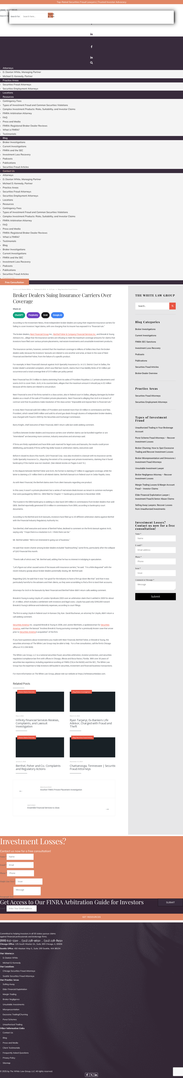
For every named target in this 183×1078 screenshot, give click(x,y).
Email (3, 865)
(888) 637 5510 (8, 10)
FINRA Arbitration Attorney (17, 113)
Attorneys (8, 68)
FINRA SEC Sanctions (145, 342)
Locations (8, 92)
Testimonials (9, 133)
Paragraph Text (6, 896)
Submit (155, 596)
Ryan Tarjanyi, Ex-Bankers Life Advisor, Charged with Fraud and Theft (91, 723)
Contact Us (9, 170)
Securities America (21, 625)
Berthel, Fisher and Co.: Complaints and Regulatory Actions (38, 767)
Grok (45, 315)
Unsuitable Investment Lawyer (150, 468)
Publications (9, 162)
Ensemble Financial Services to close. (43, 806)
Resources (8, 96)
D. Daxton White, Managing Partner (22, 72)
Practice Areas (11, 80)
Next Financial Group (39, 334)
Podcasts (8, 158)
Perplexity (33, 315)
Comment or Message (144, 580)
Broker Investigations (14, 142)
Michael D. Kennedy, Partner (18, 76)
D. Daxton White (25, 289)
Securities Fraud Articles (16, 166)
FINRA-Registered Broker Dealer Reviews (25, 125)
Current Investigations (14, 146)
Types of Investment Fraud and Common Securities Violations (35, 105)
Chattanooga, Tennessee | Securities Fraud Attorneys (93, 767)
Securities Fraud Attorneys (17, 84)
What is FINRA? (11, 129)
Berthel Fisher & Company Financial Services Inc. (74, 334)
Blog (5, 138)
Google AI (57, 315)
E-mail (138, 545)
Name (138, 533)
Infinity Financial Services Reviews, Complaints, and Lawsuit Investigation (37, 723)
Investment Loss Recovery (17, 154)
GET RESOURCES (91, 917)
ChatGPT (19, 315)
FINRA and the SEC (13, 150)
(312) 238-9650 (31, 940)
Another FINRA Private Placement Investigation (61, 788)
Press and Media (12, 121)
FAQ (5, 117)
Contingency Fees (12, 100)
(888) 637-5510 (9, 940)
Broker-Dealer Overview (27, 692)
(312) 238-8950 (53, 940)
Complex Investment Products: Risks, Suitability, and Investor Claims (39, 109)
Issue (138, 568)
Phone (138, 557)
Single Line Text (7, 881)
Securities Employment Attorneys (20, 88)
